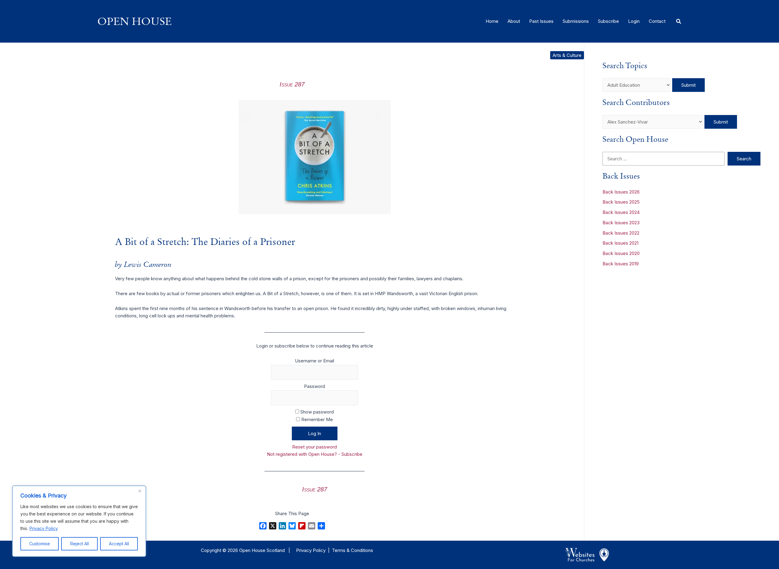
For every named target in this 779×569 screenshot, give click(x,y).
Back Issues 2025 (621, 202)
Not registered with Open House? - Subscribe (314, 454)
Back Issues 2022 (621, 233)
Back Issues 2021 (620, 243)
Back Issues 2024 (621, 212)
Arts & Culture (567, 55)
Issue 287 (292, 84)
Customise (39, 543)
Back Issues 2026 (621, 192)
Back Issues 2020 (621, 253)
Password (314, 386)
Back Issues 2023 (621, 222)
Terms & (341, 550)
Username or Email (314, 361)
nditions (365, 550)
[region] (79, 521)
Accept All (119, 543)
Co (353, 550)
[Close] (139, 490)
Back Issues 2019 (621, 264)
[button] (679, 21)
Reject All (79, 543)
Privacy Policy (44, 528)
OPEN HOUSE (134, 21)
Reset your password (314, 447)
